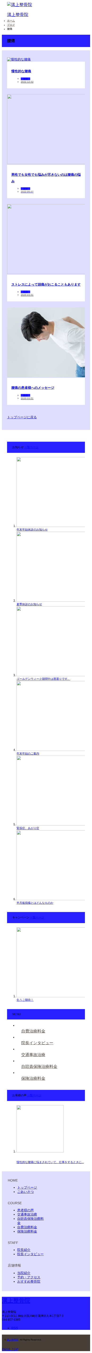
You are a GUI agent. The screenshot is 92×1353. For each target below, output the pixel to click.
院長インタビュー (30, 1254)
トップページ (27, 1187)
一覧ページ (31, 447)
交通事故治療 (27, 1214)
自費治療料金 (27, 1227)
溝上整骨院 (17, 14)
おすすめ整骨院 (28, 1281)
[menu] (83, 29)
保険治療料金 (27, 1231)
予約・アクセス (28, 1277)
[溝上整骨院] (19, 4)
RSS (14, 1328)
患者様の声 (25, 1210)
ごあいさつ (25, 1192)
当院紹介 (23, 1273)
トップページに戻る (22, 417)
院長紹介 (23, 1250)
